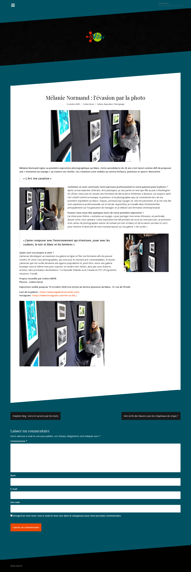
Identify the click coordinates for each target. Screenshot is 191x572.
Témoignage (119, 104)
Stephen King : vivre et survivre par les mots (35, 415)
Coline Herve (88, 104)
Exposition (108, 104)
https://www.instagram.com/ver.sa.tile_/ (55, 295)
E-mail (13, 488)
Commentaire (18, 441)
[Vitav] (95, 36)
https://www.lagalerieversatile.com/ (59, 291)
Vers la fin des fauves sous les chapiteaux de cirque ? (151, 415)
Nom (13, 475)
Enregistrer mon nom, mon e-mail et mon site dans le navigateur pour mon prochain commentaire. (67, 515)
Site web (15, 502)
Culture (100, 104)
